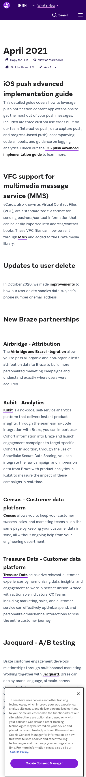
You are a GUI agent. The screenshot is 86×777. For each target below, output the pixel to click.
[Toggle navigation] (81, 15)
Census (9, 515)
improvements (62, 284)
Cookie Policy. (19, 752)
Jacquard (51, 674)
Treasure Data (15, 574)
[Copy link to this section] (52, 50)
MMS (22, 237)
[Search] (54, 15)
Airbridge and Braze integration (38, 351)
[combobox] (63, 15)
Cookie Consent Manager (44, 763)
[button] (48, 5)
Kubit (8, 410)
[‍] (19, 5)
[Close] (78, 693)
